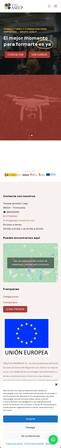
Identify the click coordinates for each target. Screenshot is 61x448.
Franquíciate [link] (10, 302)
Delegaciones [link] (10, 296)
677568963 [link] (12, 216)
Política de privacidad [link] (34, 443)
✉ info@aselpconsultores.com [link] (19, 220)
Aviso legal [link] (50, 443)
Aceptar (30, 418)
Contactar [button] (15, 54)
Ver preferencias (30, 436)
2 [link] (31, 135)
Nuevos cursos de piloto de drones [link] (30, 100)
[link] (14, 6)
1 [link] (29, 135)
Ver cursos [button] (39, 54)
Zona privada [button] (15, 309)
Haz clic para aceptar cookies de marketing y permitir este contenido (30, 262)
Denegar (30, 427)
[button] (56, 384)
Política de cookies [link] (14, 443)
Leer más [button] (30, 124)
